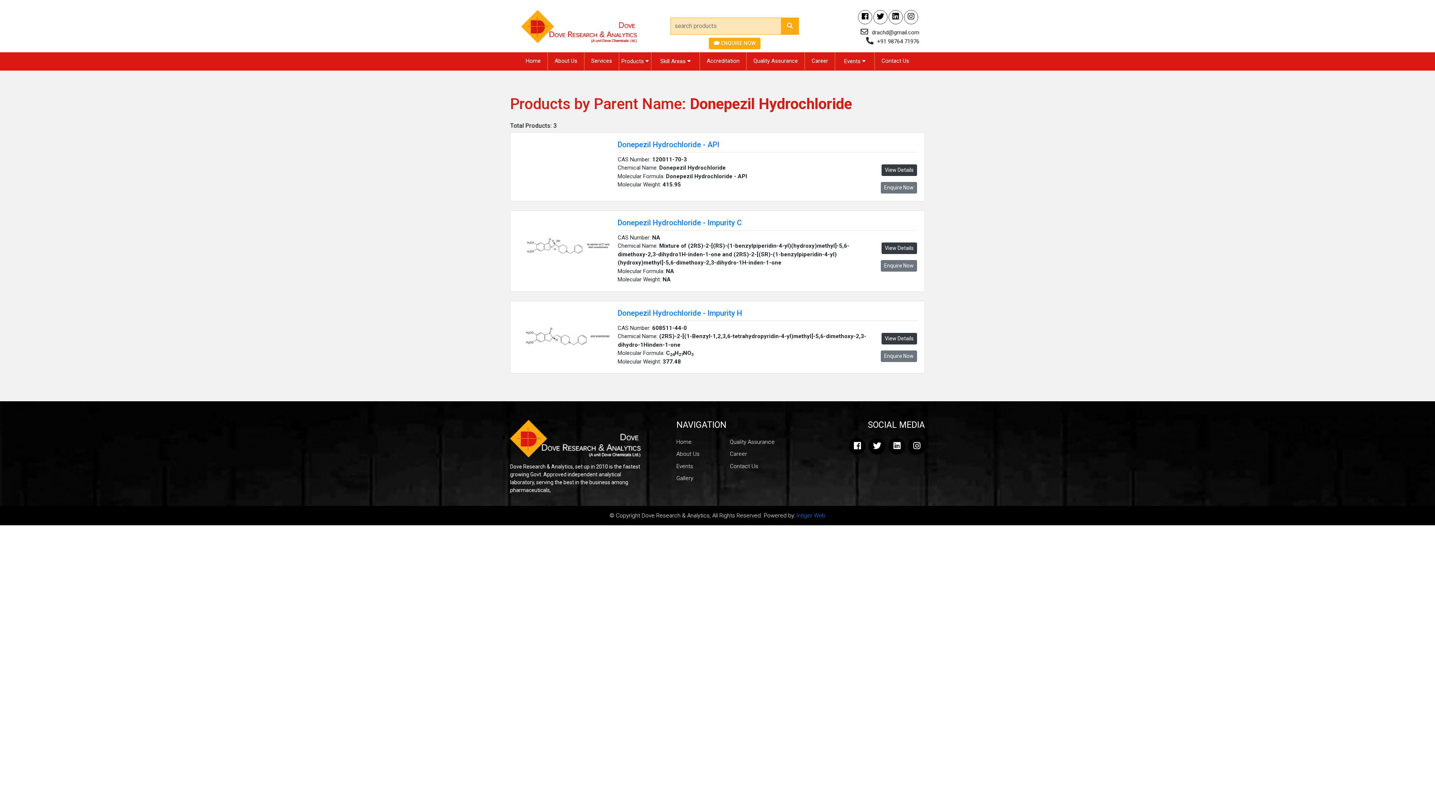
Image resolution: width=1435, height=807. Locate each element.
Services (601, 61)
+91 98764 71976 (898, 41)
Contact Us (895, 61)
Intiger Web (811, 515)
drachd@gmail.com (895, 32)
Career (820, 61)
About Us (566, 61)
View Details (899, 170)
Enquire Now (738, 43)
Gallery (684, 478)
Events (853, 61)
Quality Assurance (775, 61)
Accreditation (723, 61)
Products (633, 61)
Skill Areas (673, 61)
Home (533, 61)
